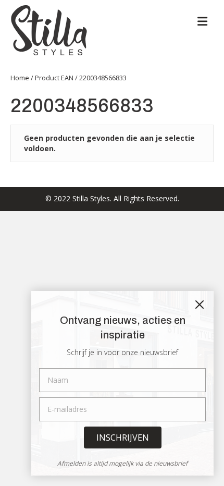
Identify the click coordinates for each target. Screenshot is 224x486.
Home (19, 77)
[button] (122, 437)
